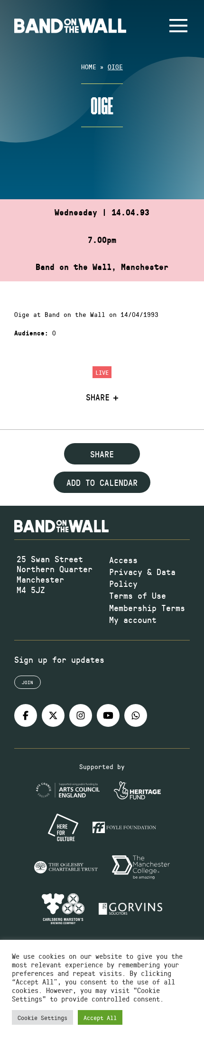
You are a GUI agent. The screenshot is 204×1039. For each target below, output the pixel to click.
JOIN (27, 682)
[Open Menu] (178, 25)
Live (102, 372)
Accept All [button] (100, 1017)
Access (123, 560)
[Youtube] (108, 715)
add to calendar (102, 482)
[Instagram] (80, 715)
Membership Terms (147, 607)
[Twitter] (53, 715)
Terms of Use (137, 595)
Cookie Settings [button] (42, 1017)
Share (98, 397)
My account (133, 619)
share (102, 454)
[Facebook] (25, 715)
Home (88, 66)
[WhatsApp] (135, 715)
